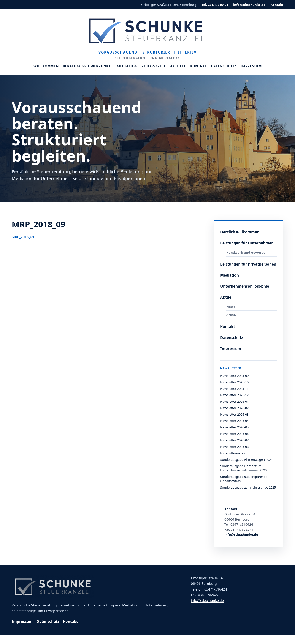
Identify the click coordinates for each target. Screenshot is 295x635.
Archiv (231, 314)
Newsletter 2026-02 (234, 408)
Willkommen (46, 66)
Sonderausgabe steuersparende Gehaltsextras (243, 478)
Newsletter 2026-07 (234, 440)
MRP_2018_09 (23, 236)
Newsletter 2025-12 (234, 395)
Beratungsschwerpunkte (88, 66)
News (230, 306)
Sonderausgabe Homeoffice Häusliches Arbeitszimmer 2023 (243, 468)
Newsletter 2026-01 (234, 401)
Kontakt (277, 4)
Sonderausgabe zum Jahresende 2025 (248, 487)
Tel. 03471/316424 (214, 4)
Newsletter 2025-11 (234, 388)
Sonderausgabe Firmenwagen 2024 (246, 459)
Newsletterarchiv (232, 453)
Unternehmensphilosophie (244, 286)
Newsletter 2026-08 (234, 446)
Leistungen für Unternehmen (247, 243)
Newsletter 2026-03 (234, 414)
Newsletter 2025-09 (234, 375)
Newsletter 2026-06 (234, 433)
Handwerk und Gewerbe (245, 252)
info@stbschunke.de (249, 4)
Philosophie (153, 66)
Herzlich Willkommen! (240, 232)
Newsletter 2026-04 (234, 420)
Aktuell (178, 66)
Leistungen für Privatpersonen (248, 264)
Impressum (251, 66)
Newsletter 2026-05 (234, 427)
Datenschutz (224, 66)
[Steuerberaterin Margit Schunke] (147, 31)
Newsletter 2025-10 (234, 382)
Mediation (127, 66)
